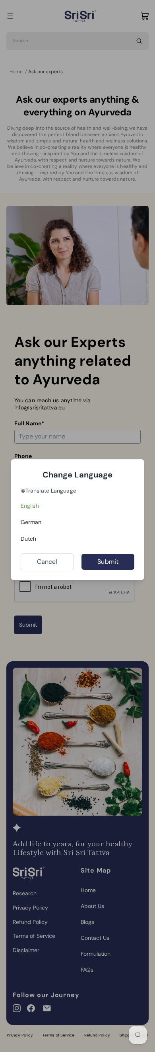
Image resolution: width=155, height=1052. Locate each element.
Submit (107, 561)
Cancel (47, 561)
